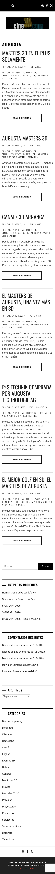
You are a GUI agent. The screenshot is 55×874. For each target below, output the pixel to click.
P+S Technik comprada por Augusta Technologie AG (27, 393)
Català (5, 747)
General (5, 75)
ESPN (6, 504)
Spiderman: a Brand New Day (18, 599)
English (6, 754)
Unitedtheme (27, 868)
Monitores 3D (9, 780)
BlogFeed (7, 727)
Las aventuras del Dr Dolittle (28, 645)
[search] (12, 5)
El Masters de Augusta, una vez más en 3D (26, 302)
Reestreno (8, 813)
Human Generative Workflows (19, 592)
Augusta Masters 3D (24, 138)
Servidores (8, 819)
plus (15, 78)
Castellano (20, 72)
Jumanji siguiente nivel (25, 664)
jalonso (37, 66)
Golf (44, 324)
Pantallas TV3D (42, 498)
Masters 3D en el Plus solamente (26, 56)
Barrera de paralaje (12, 721)
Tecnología (31, 412)
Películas (7, 800)
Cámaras (7, 734)
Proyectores (9, 806)
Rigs (35, 415)
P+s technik (25, 415)
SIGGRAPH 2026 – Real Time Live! (21, 618)
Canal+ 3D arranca (23, 217)
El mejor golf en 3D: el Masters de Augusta (26, 483)
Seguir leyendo (22, 118)
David (5, 645)
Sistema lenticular (12, 826)
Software (7, 832)
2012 (28, 75)
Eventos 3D (31, 72)
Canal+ (45, 232)
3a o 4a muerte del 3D (25, 671)
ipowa (5, 664)
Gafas (5, 767)
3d (34, 75)
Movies (6, 786)
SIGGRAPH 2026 (11, 605)
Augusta (42, 75)
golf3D (12, 157)
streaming (33, 157)
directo (48, 501)
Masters (21, 157)
